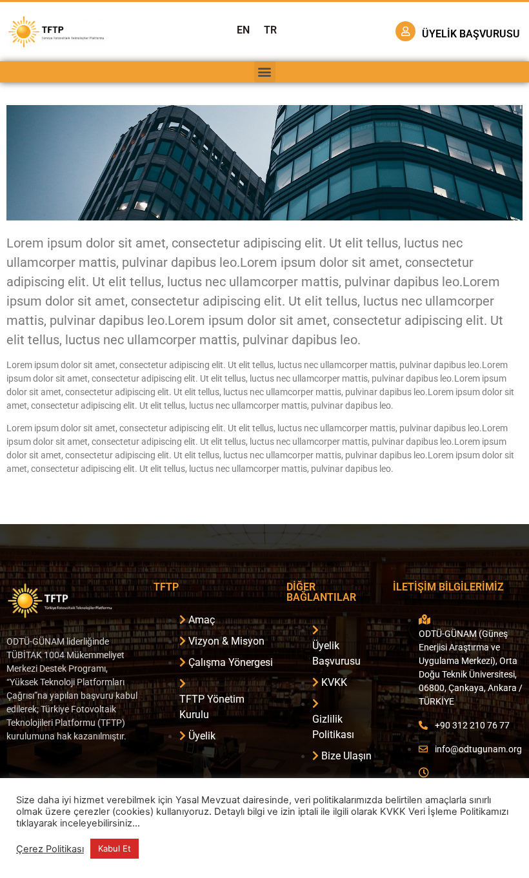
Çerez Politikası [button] (50, 849)
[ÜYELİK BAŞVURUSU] (405, 31)
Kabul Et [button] (114, 848)
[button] (264, 72)
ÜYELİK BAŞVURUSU (471, 34)
